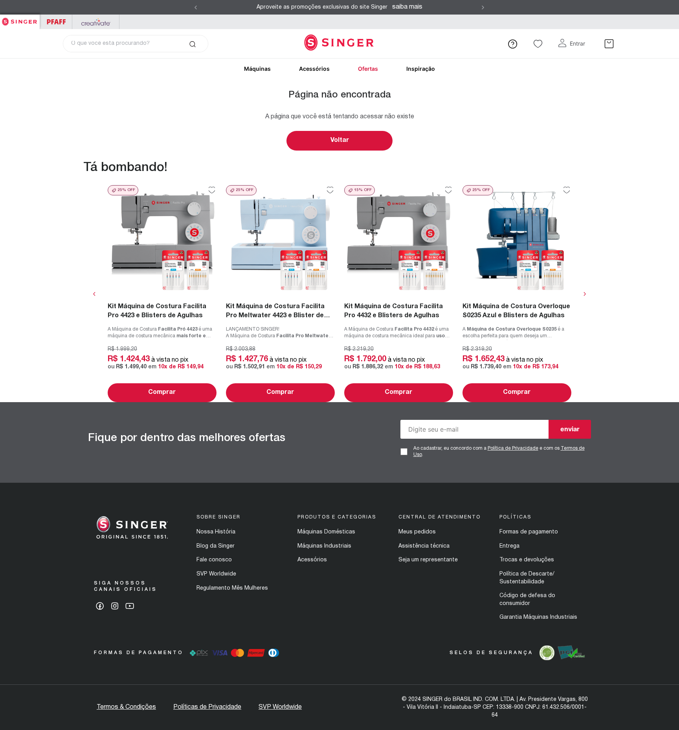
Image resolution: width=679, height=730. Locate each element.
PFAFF (56, 21)
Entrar (577, 43)
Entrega (509, 546)
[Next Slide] (483, 7)
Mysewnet (95, 21)
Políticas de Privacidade (207, 707)
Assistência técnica (424, 546)
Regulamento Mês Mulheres (232, 588)
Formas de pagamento (528, 532)
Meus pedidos (417, 532)
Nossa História (215, 532)
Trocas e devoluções (526, 560)
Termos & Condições (126, 707)
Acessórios (314, 68)
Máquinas (257, 68)
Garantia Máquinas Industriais (538, 617)
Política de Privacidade (513, 448)
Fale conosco (214, 560)
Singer (20, 18)
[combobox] (135, 43)
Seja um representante (428, 560)
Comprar (162, 392)
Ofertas (368, 68)
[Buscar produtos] (192, 43)
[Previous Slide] (195, 7)
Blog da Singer (215, 546)
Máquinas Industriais (324, 546)
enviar (570, 429)
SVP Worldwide (216, 574)
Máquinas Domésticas (326, 532)
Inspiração (420, 68)
